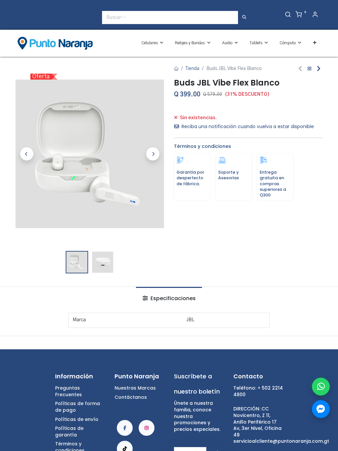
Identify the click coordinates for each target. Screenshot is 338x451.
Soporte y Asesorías (228, 175)
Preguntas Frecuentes (68, 391)
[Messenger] (321, 409)
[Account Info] (315, 15)
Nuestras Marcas (135, 388)
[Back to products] (310, 68)
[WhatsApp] (321, 387)
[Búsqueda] (244, 17)
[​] (20, 20)
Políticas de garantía (69, 431)
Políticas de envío (76, 419)
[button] (314, 43)
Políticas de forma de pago (77, 406)
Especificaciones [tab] (172, 298)
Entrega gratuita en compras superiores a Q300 (273, 183)
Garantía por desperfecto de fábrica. (190, 177)
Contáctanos (131, 397)
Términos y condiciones (202, 146)
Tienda (192, 68)
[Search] (288, 15)
